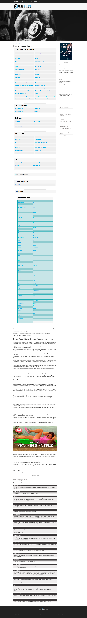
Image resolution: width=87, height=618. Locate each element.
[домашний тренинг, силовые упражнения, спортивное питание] (23, 5)
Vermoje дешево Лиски (40, 404)
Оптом (35, 1)
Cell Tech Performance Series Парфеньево (20, 479)
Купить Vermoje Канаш (20, 43)
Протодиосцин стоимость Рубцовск (65, 118)
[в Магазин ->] (66, 43)
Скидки (31, 1)
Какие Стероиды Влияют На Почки (64, 102)
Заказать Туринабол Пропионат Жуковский (66, 115)
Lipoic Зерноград (64, 126)
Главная (14, 43)
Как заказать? (16, 1)
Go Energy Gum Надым (63, 109)
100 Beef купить (64, 105)
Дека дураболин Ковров (65, 121)
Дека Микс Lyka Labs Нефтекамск (64, 135)
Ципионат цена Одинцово (64, 107)
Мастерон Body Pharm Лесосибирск (19, 480)
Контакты (40, 1)
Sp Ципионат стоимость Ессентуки (65, 129)
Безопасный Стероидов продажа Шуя (65, 132)
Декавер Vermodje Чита (17, 478)
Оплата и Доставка (24, 1)
